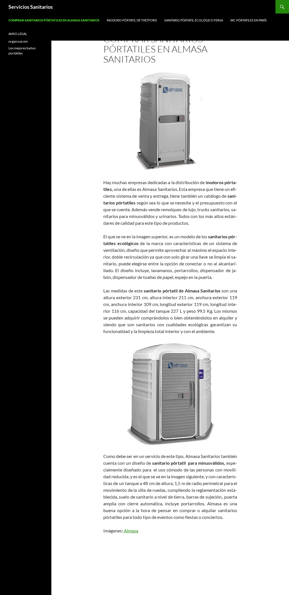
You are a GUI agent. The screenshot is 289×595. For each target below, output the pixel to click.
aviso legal (17, 34)
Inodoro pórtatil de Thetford (132, 20)
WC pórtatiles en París (248, 20)
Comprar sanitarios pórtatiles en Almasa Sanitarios (53, 20)
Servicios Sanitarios (30, 7)
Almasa (130, 530)
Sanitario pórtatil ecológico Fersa (193, 20)
